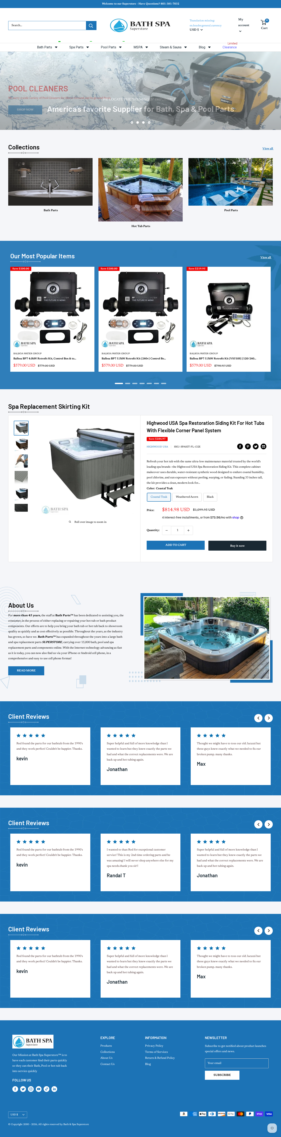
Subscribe (222, 1075)
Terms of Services (156, 1052)
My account (243, 22)
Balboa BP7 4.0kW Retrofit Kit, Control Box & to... (44, 358)
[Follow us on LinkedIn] (54, 1089)
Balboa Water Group (27, 354)
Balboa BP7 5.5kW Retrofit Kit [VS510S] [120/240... (223, 358)
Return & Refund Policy (160, 1058)
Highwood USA (157, 447)
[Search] (91, 25)
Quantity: (153, 530)
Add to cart (175, 545)
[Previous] (258, 718)
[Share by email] (263, 446)
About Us (106, 1058)
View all (268, 148)
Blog (148, 1064)
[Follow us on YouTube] (39, 1089)
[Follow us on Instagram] (31, 1089)
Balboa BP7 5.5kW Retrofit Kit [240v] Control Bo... (134, 358)
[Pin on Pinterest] (248, 446)
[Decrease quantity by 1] (166, 530)
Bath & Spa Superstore (76, 1124)
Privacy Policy (154, 1046)
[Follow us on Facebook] (15, 1089)
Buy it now (237, 546)
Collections (107, 1052)
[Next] (272, 321)
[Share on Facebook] (240, 446)
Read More (26, 670)
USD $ (14, 1115)
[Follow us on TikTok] (46, 1089)
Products (106, 1046)
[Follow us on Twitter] (23, 1089)
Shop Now (140, 109)
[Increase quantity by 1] (188, 530)
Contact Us (107, 1064)
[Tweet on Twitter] (256, 446)
